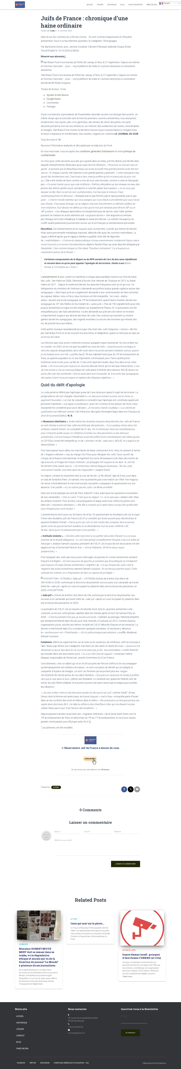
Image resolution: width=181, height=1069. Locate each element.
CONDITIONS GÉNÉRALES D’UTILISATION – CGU (71, 1063)
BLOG (122, 5)
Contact (20, 1036)
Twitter (32, 1063)
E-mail (124, 1016)
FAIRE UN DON (151, 5)
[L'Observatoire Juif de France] (20, 4)
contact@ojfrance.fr (76, 1033)
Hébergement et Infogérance (154, 1063)
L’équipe (100, 5)
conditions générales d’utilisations (97, 151)
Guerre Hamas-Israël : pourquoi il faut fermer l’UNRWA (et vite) (141, 956)
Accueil (90, 5)
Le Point (56, 787)
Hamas (82, 219)
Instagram (44, 1063)
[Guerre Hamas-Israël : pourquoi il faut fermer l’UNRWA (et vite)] (142, 928)
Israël (69, 219)
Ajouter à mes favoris (57, 95)
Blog (18, 1042)
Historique (111, 5)
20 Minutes (23, 944)
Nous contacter (135, 5)
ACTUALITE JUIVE (129, 950)
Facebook (21, 1063)
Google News (53, 98)
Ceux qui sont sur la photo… (87, 923)
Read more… (38, 984)
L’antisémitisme (49, 276)
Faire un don (22, 1048)
